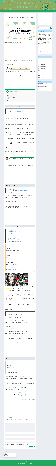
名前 (6, 433)
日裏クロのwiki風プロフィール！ (12, 97)
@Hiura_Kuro (11, 267)
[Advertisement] (20, 50)
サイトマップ (37, 463)
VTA (20, 399)
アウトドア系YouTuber (42, 62)
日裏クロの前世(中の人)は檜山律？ (43, 83)
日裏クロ (33, 399)
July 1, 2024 (20, 241)
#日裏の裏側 (13, 236)
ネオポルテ (29, 399)
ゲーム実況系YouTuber (42, 66)
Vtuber (34, 397)
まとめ (8, 100)
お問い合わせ (22, 463)
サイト (6, 440)
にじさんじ (25, 399)
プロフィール (26, 463)
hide (15, 91)
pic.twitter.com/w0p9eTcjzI (17, 239)
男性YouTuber (40, 75)
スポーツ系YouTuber (41, 68)
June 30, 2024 (20, 314)
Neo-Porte (17, 399)
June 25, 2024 (20, 192)
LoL (14, 399)
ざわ (22, 399)
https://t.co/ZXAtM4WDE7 (12, 231)
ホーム (18, 463)
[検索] (51, 28)
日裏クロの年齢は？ (11, 98)
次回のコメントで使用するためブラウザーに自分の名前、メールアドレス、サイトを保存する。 (19, 444)
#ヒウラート (15, 237)
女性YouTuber (40, 70)
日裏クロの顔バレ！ (10, 95)
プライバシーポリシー (31, 463)
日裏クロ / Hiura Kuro (12, 269)
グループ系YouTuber (41, 64)
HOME (28, 461)
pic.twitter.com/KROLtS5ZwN (22, 190)
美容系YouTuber (41, 77)
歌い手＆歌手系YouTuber (42, 73)
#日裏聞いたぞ (15, 238)
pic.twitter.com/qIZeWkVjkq (21, 111)
